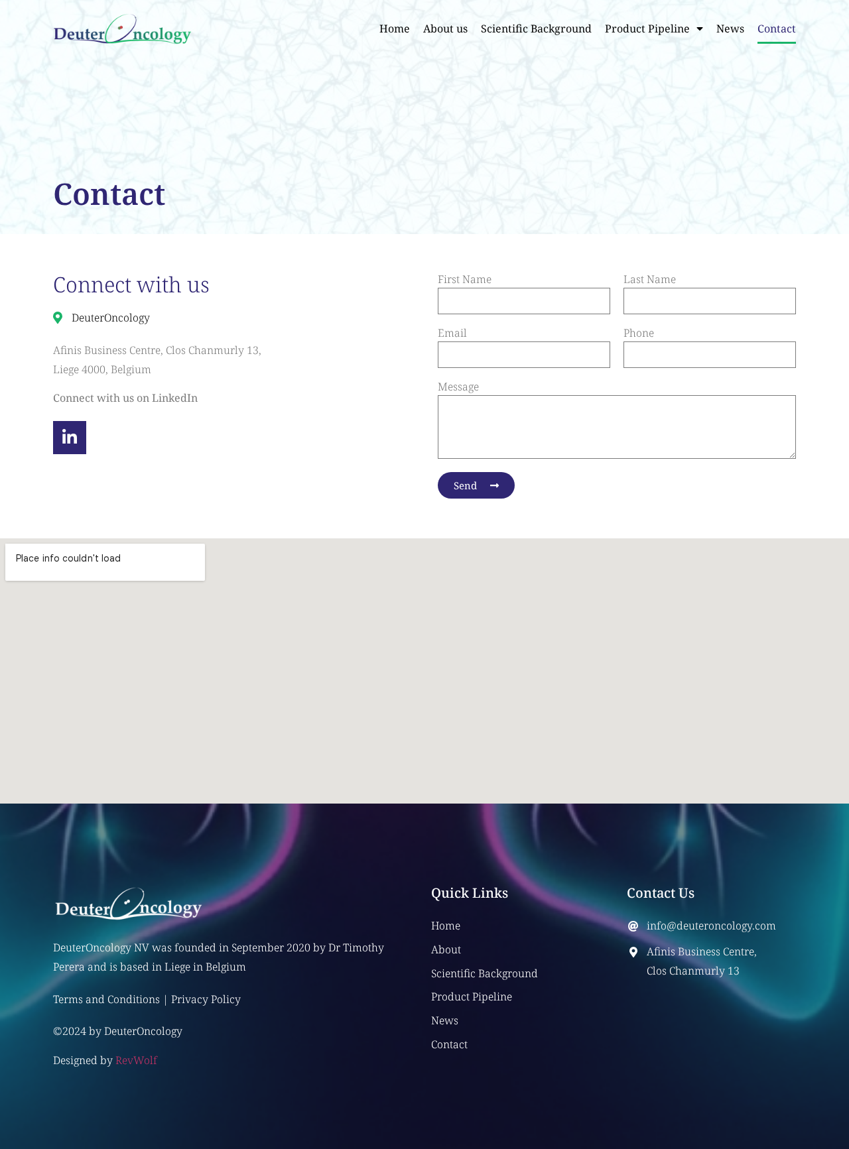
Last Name (649, 280)
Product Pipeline (647, 28)
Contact (776, 28)
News (730, 28)
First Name (464, 280)
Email (452, 334)
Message (458, 387)
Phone (638, 334)
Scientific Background (536, 28)
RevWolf (136, 1060)
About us (445, 28)
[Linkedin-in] (69, 437)
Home (394, 28)
